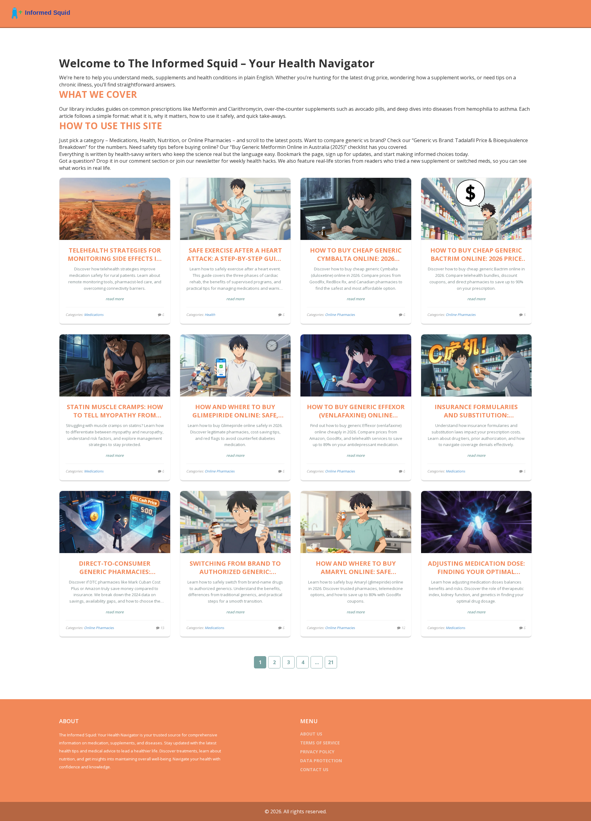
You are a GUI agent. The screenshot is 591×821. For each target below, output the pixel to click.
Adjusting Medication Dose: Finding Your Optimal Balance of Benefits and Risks (476, 567)
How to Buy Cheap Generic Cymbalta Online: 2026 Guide (356, 254)
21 (331, 662)
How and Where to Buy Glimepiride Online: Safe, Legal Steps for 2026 (235, 411)
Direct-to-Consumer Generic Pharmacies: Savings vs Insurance (115, 567)
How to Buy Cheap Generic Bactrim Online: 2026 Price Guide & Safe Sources (476, 254)
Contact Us (314, 769)
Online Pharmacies (340, 314)
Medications (93, 314)
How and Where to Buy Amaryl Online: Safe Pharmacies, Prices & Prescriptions (356, 567)
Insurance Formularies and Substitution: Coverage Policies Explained (476, 411)
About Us (311, 734)
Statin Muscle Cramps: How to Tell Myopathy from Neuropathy (115, 411)
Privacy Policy (317, 752)
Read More (115, 298)
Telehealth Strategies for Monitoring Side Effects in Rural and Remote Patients (114, 254)
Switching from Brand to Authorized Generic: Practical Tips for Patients (235, 567)
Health (210, 314)
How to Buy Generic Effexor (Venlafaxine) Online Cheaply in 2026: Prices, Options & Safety (356, 411)
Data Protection (321, 760)
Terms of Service (320, 743)
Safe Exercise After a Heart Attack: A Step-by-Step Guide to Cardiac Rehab (235, 254)
